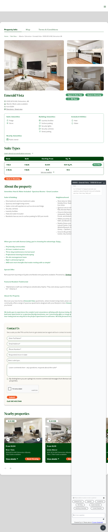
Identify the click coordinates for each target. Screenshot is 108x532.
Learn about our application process (17, 153)
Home (6, 36)
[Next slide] (38, 439)
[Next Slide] (10, 468)
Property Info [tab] (10, 29)
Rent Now (13, 36)
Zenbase (68, 275)
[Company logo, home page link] (12, 7)
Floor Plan (97, 165)
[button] (105, 6)
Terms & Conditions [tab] (48, 29)
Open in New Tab (75, 95)
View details (11, 459)
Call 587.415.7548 (14, 401)
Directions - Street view (14, 109)
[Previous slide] (8, 439)
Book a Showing (94, 95)
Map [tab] (28, 29)
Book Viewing (32, 459)
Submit (12, 397)
